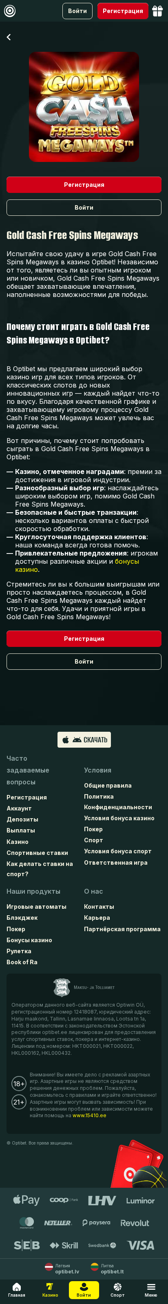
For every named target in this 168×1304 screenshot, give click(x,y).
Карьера (97, 917)
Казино (18, 841)
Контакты (99, 906)
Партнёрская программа (122, 928)
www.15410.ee (89, 1115)
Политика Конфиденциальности (118, 801)
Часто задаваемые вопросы (28, 770)
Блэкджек (22, 917)
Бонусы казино (29, 939)
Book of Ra (22, 962)
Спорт (93, 840)
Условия (97, 770)
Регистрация (27, 797)
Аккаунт (19, 808)
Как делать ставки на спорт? (40, 868)
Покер (93, 829)
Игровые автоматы (36, 906)
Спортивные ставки (37, 852)
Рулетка (19, 951)
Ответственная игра (116, 862)
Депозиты (22, 819)
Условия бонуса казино (119, 818)
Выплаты (21, 830)
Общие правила (108, 785)
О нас (93, 891)
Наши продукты (33, 891)
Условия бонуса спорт (118, 851)
